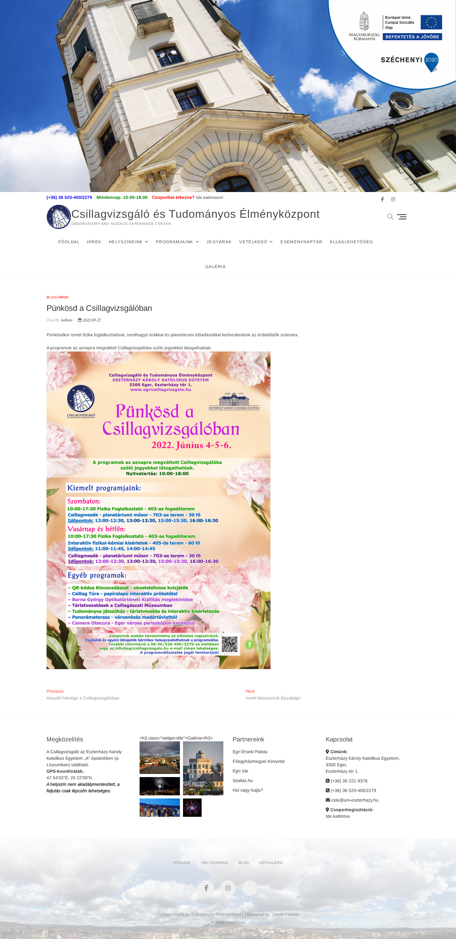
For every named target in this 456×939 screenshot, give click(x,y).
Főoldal (69, 241)
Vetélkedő (253, 241)
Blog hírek (58, 297)
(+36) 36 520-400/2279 (352, 790)
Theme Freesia (285, 914)
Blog (244, 863)
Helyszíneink (126, 241)
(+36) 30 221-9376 (348, 780)
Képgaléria (271, 863)
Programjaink (175, 241)
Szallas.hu (243, 780)
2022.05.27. (91, 320)
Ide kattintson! (209, 197)
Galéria (215, 266)
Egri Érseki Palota (250, 751)
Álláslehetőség (351, 241)
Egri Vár (240, 770)
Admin (65, 320)
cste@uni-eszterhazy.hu (354, 800)
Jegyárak (219, 241)
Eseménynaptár (301, 241)
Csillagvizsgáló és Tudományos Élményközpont (195, 214)
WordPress (235, 922)
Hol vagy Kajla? (248, 790)
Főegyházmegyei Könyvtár (259, 761)
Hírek (94, 241)
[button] (160, 757)
